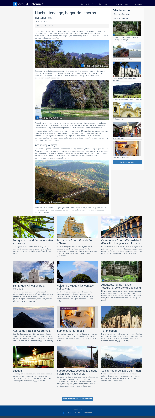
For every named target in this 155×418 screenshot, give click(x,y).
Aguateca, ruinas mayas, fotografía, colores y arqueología (125, 39)
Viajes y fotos (91, 4)
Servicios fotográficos (121, 157)
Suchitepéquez (118, 119)
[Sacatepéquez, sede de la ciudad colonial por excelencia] (77, 357)
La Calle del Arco (118, 138)
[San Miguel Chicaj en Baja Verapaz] (33, 272)
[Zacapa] (33, 357)
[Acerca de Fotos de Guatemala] (33, 318)
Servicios (118, 4)
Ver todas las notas (127, 162)
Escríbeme (77, 409)
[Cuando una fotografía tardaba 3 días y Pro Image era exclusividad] (121, 227)
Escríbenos (138, 4)
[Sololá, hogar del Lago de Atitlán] (121, 357)
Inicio (81, 4)
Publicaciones (48, 26)
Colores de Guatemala (122, 14)
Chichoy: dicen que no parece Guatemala (127, 100)
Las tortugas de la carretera (122, 59)
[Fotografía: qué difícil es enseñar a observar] (33, 227)
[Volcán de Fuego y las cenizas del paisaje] (77, 272)
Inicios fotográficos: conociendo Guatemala (124, 79)
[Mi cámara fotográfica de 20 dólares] (77, 227)
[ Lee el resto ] (61, 256)
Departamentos (104, 4)
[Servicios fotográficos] (77, 318)
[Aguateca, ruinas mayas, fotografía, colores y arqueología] (121, 272)
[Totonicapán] (121, 318)
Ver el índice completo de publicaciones (77, 399)
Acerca (127, 4)
